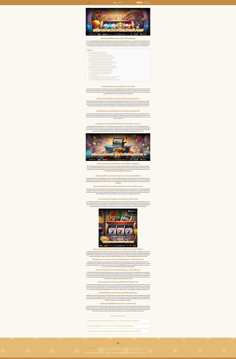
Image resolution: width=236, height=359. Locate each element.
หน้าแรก (115, 2)
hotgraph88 (114, 352)
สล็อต (87, 41)
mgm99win (96, 352)
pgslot (131, 41)
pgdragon (107, 352)
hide (93, 50)
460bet (138, 352)
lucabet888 (120, 352)
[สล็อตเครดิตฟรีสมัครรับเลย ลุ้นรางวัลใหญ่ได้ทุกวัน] (98, 2)
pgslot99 (133, 352)
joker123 (143, 352)
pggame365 (127, 352)
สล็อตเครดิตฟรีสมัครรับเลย (91, 348)
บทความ (120, 2)
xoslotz (102, 352)
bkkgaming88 (89, 352)
